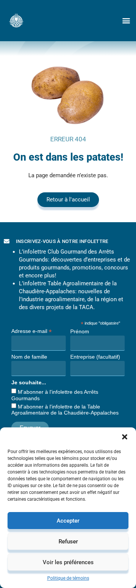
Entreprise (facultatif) (95, 356)
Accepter (68, 520)
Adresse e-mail (31, 331)
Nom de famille (29, 356)
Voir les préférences (68, 562)
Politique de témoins (68, 578)
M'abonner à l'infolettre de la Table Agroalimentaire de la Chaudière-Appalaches (65, 410)
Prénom (79, 331)
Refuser (68, 541)
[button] (124, 437)
